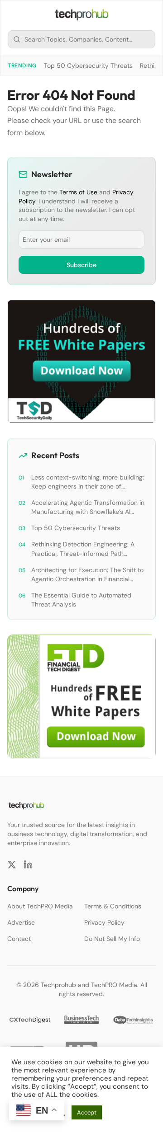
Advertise (21, 922)
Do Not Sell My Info (112, 939)
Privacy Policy (104, 922)
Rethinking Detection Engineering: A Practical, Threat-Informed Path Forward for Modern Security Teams (83, 549)
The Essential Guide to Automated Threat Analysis (81, 599)
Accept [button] (86, 1112)
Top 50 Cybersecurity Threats (88, 65)
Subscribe (81, 265)
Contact (19, 939)
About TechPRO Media (40, 906)
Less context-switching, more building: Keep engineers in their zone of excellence (87, 482)
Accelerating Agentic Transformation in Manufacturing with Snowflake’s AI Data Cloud (87, 507)
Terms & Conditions (112, 906)
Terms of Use (78, 192)
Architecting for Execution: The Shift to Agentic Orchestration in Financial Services (87, 574)
